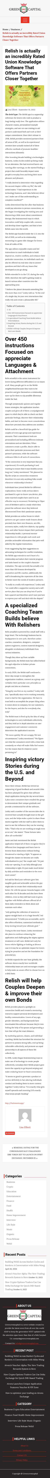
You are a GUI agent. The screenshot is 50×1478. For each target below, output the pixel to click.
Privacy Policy (21, 1460)
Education (11, 1191)
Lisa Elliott (12, 109)
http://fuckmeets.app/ (14, 1103)
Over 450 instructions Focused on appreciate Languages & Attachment (25, 314)
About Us (24, 1446)
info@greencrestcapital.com (27, 1343)
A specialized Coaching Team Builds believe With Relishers (24, 319)
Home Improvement (16, 1215)
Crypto (10, 1186)
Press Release (13, 1239)
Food (9, 1205)
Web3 (9, 1243)
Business (10, 1133)
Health (10, 1210)
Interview (11, 1220)
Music (9, 1229)
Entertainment (14, 1196)
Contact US (22, 1455)
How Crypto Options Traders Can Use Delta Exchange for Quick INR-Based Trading (23, 1286)
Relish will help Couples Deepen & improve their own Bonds (24, 329)
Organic (10, 1234)
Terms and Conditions (22, 1450)
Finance (10, 1201)
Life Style (11, 1224)
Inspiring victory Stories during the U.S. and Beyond (24, 324)
